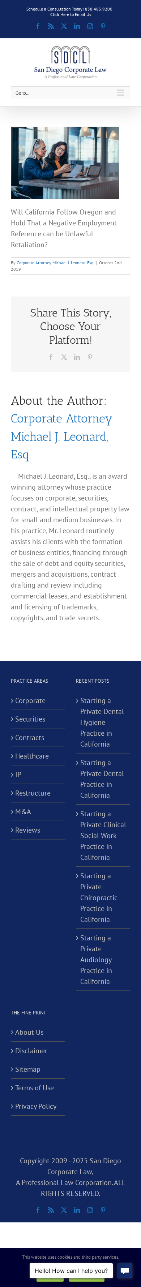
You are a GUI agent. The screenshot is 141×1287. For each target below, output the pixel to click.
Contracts (29, 737)
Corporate (30, 700)
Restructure (33, 793)
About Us (29, 1032)
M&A (23, 811)
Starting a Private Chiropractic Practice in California (99, 897)
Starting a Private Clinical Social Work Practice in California (103, 835)
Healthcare (32, 756)
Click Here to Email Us (70, 14)
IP (18, 774)
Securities (30, 719)
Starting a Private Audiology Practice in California (96, 959)
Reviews (27, 830)
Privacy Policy (35, 1106)
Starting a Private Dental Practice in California (102, 779)
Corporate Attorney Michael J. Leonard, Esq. (55, 262)
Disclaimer (31, 1050)
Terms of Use (34, 1087)
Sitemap (27, 1069)
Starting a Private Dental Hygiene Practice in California (102, 722)
